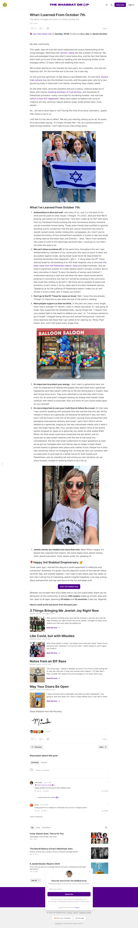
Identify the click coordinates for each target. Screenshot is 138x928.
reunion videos (67, 53)
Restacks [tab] (44, 762)
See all (34, 880)
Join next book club (42, 34)
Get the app (79, 918)
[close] (89, 871)
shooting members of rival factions (65, 92)
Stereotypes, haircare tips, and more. (43, 837)
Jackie (36, 805)
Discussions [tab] (46, 828)
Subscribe (120, 5)
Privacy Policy (85, 901)
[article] (69, 838)
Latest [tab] (38, 828)
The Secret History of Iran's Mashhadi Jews (51, 849)
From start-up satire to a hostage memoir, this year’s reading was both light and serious (58, 868)
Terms (75, 913)
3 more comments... (37, 817)
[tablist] (39, 762)
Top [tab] (32, 828)
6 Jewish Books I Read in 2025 (45, 864)
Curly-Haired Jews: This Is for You (47, 833)
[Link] (26, 207)
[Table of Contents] (2, 464)
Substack (58, 923)
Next (102, 747)
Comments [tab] (35, 762)
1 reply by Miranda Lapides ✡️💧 (48, 797)
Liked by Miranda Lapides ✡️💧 (46, 785)
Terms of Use (79, 899)
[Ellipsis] (107, 782)
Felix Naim (38, 782)
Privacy (69, 913)
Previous (38, 747)
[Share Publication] (111, 5)
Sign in (131, 5)
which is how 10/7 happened (44, 98)
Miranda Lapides (35, 613)
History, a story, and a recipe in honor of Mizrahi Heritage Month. (54, 852)
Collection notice (85, 913)
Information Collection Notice (68, 901)
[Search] (107, 5)
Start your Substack (63, 918)
